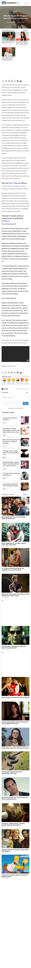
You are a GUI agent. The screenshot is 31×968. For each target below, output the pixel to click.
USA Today (13, 183)
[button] (28, 3)
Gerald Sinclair (12, 22)
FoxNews (5, 221)
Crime (15, 11)
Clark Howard (12, 366)
